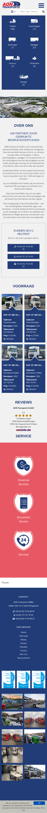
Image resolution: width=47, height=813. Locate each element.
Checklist (23, 647)
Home (23, 632)
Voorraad (23, 636)
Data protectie (23, 658)
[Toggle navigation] (41, 5)
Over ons (23, 654)
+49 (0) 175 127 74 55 (24, 615)
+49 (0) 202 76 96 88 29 (24, 618)
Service (23, 643)
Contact (23, 650)
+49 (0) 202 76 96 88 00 (24, 611)
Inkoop (23, 639)
